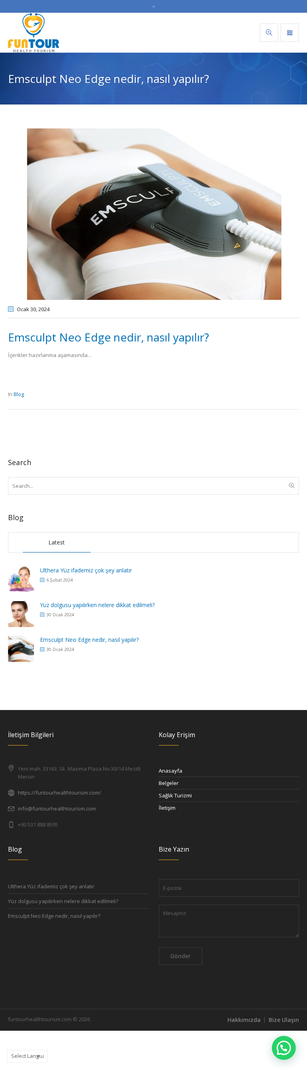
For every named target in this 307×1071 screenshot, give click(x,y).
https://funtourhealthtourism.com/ (59, 792)
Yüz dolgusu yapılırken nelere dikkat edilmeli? (97, 605)
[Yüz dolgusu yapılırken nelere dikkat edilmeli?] (21, 613)
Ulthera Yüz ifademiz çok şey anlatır (86, 570)
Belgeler (169, 783)
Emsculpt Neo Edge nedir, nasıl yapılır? (89, 639)
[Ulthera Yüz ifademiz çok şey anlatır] (21, 578)
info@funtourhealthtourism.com (57, 808)
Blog (19, 394)
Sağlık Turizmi (175, 795)
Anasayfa (170, 770)
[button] (284, 1048)
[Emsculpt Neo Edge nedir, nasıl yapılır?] (153, 213)
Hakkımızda (244, 1020)
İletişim (167, 807)
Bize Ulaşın (284, 1020)
